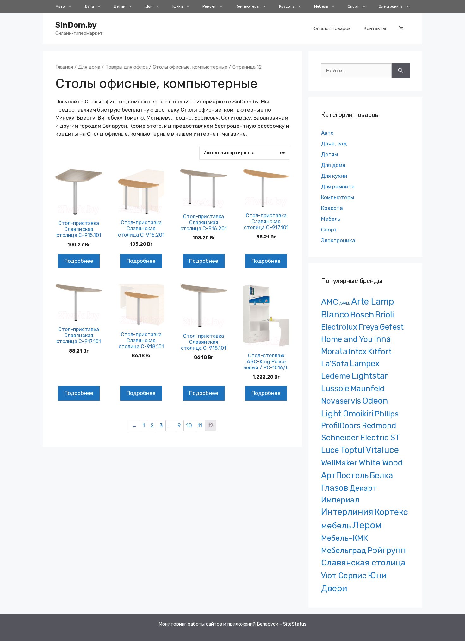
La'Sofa (335, 363)
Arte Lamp (372, 301)
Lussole (335, 388)
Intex (358, 351)
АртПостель (345, 475)
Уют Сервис (344, 575)
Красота (286, 6)
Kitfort (380, 351)
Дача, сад (334, 143)
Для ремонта (338, 186)
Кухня (177, 6)
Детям (120, 6)
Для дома (89, 67)
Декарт (363, 488)
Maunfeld (367, 388)
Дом (149, 6)
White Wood (381, 463)
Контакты (374, 28)
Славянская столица (363, 563)
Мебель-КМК (344, 538)
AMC (329, 301)
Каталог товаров (331, 28)
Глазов (334, 488)
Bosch (362, 315)
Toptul (352, 450)
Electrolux (339, 326)
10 (189, 425)
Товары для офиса (126, 67)
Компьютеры (247, 6)
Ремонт (209, 6)
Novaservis (341, 400)
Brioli (384, 314)
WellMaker (339, 462)
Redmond (379, 425)
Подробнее (78, 261)
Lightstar (370, 376)
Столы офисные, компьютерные (190, 67)
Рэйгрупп (386, 550)
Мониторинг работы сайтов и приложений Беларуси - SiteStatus (232, 624)
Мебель (321, 6)
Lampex (365, 363)
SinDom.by (76, 24)
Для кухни (334, 176)
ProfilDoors (341, 425)
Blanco (335, 314)
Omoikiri (358, 413)
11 (200, 425)
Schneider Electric (355, 437)
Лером (366, 525)
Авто (60, 6)
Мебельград (343, 550)
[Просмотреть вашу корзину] (401, 28)
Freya (368, 326)
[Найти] (401, 70)
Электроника (391, 6)
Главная (64, 67)
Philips (387, 413)
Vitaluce (382, 450)
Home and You (347, 339)
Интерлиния (347, 512)
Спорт (353, 6)
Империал (340, 500)
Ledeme (335, 375)
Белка (381, 475)
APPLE (344, 303)
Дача (89, 6)
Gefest (392, 326)
